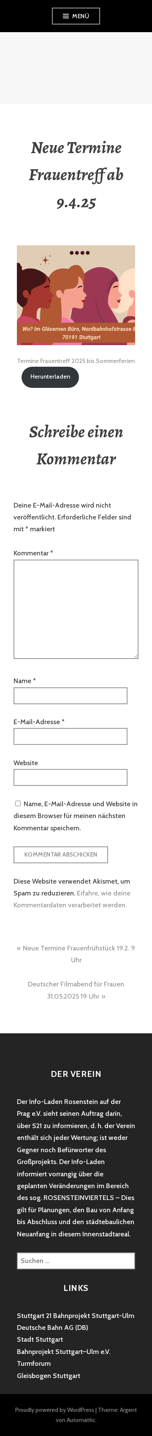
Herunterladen (50, 376)
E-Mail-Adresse (39, 722)
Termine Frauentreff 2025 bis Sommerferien (76, 361)
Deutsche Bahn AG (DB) (52, 1327)
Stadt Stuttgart (40, 1339)
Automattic (81, 1420)
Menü (80, 16)
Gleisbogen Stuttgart (48, 1376)
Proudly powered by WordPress (54, 1410)
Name (25, 681)
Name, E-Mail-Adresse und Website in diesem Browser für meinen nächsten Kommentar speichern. (76, 816)
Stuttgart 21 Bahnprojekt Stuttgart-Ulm (75, 1316)
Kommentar (33, 553)
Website (26, 763)
